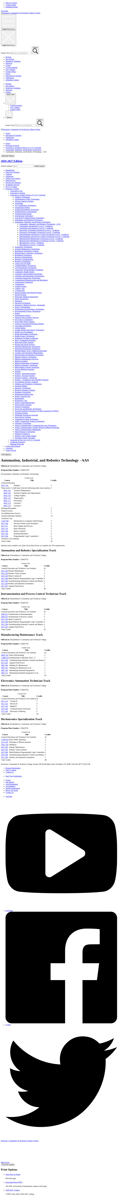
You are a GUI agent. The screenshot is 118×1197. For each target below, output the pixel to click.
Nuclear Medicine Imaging (24, 369)
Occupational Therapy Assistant (26, 382)
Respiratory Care (21, 401)
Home (8, 143)
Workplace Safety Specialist (25, 438)
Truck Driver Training (23, 417)
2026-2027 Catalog (13, 1190)
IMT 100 (4, 665)
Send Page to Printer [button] (13, 1174)
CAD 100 (5, 521)
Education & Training (13, 76)
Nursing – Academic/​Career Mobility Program (31, 380)
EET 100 (4, 523)
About (8, 74)
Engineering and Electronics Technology (29, 309)
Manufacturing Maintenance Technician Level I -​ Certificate (41, 239)
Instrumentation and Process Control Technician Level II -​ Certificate (44, 237)
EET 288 (4, 536)
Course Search (11, 450)
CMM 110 (5, 658)
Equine (17, 313)
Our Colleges (10, 70)
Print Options (6, 454)
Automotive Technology (23, 247)
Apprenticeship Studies (23, 214)
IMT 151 (4, 673)
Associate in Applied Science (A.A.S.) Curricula (23, 148)
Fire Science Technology (24, 320)
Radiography (19, 398)
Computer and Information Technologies (29, 276)
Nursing (18, 371)
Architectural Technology (24, 216)
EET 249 (4, 534)
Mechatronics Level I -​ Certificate (31, 243)
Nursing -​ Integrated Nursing (25, 374)
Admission (9, 176)
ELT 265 (4, 586)
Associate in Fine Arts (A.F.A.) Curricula (25, 440)
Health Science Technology (25, 336)
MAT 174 (7, 503)
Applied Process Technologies (26, 212)
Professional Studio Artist (24, 394)
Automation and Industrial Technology (29, 220)
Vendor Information (13, 788)
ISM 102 (4, 614)
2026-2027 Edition (11, 160)
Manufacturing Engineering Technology (29, 355)
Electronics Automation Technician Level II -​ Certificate (39, 232)
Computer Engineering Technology (27, 278)
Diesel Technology (21, 299)
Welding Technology (22, 434)
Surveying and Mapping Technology (28, 409)
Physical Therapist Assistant (25, 390)
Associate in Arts (16, 191)
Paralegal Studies (21, 386)
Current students (11, 67)
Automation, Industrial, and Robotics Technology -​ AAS (39, 224)
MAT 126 (7, 493)
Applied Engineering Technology (27, 210)
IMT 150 (4, 670)
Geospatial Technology (23, 326)
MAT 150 (7, 496)
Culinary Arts (20, 288)
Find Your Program (12, 172)
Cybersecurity (20, 291)
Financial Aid (10, 181)
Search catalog (6, 166)
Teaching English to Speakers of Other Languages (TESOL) (37, 411)
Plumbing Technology (23, 392)
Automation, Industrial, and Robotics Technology (23, 150)
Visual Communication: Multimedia (28, 430)
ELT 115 (4, 526)
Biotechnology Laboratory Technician (28, 253)
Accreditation (10, 786)
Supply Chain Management (25, 403)
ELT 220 (4, 706)
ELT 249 (4, 711)
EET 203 (4, 573)
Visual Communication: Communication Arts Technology (36, 425)
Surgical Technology (22, 407)
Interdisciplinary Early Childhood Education (31, 351)
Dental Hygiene (20, 295)
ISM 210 (4, 617)
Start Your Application (14, 776)
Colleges (9, 174)
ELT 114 (4, 701)
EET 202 (4, 571)
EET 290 (4, 581)
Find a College (11, 770)
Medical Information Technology (27, 363)
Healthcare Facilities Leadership (26, 338)
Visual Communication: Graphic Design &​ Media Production (37, 428)
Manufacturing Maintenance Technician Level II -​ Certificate (41, 241)
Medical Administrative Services (26, 359)
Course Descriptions (13, 446)
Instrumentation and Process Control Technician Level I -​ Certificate (44, 234)
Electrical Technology (23, 303)
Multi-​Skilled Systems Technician (27, 367)
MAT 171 (7, 501)
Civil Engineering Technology (26, 268)
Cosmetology (19, 284)
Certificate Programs (17, 442)
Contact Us (10, 772)
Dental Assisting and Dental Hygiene (28, 293)
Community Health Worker (25, 272)
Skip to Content (11, 3)
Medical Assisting (21, 361)
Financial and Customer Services (27, 318)
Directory (9, 63)
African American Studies (24, 201)
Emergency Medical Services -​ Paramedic (30, 305)
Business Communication (24, 259)
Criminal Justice (20, 286)
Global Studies (20, 328)
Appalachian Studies (22, 207)
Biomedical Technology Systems (27, 251)
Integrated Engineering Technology (27, 349)
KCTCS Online (11, 187)
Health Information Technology (26, 334)
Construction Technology (24, 282)
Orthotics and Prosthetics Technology (28, 384)
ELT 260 (4, 584)
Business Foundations (23, 261)
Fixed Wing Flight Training (25, 322)
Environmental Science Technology (28, 311)
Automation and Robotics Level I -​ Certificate (36, 226)
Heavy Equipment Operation (25, 340)
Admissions (10, 78)
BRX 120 (4, 655)
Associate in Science (17, 193)
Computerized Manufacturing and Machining (31, 280)
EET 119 (4, 529)
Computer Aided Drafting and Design (28, 274)
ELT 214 (4, 704)
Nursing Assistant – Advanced (26, 378)
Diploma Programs (17, 444)
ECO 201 (4, 742)
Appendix (9, 448)
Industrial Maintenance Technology (27, 347)
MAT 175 (7, 506)
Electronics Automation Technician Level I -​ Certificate (39, 230)
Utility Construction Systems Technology (30, 421)
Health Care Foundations (24, 332)
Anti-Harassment (12, 784)
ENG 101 (4, 485)
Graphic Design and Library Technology (29, 330)
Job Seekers (10, 59)
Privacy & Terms (12, 790)
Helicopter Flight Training (24, 342)
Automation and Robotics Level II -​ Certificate (36, 228)
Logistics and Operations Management (29, 353)
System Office (11, 72)
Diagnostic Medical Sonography (26, 297)
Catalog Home (11, 5)
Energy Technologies (22, 307)
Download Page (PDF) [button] (14, 1182)
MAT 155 (7, 498)
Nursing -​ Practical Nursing (25, 376)
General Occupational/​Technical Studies (29, 324)
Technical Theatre (21, 413)
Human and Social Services (25, 344)
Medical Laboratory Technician (26, 365)
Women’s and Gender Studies (25, 436)
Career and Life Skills (23, 264)
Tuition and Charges (13, 178)
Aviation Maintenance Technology (27, 249)
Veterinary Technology (23, 423)
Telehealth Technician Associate (26, 415)
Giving (8, 65)
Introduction (10, 170)
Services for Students (13, 183)
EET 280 (4, 578)
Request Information (13, 768)
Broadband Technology (23, 255)
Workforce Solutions (13, 61)
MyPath (8, 57)
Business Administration (23, 257)
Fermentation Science (22, 315)
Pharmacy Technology (23, 388)
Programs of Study (12, 146)
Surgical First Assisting (23, 405)
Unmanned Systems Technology (26, 419)
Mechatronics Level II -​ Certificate (31, 245)
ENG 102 (4, 745)
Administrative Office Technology (27, 199)
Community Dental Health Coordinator (29, 270)
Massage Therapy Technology (26, 357)
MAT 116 (7, 490)
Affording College (12, 80)
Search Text (5, 53)
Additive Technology (22, 197)
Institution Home (12, 7)
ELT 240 (4, 709)
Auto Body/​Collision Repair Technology (29, 218)
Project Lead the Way (22, 396)
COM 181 (5, 740)
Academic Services (12, 185)
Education (18, 301)
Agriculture (19, 203)
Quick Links (11, 94)
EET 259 (4, 576)
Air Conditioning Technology (25, 205)
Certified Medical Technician (25, 266)
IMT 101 (4, 668)
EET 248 (4, 531)
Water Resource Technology (25, 432)
